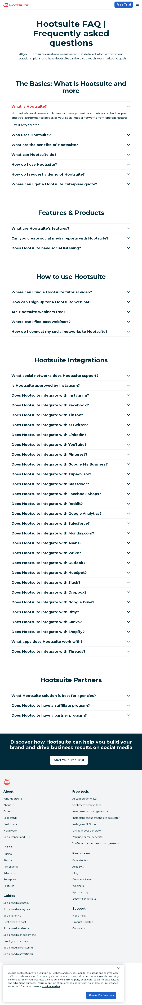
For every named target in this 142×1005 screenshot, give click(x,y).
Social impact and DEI (16, 837)
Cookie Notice (51, 986)
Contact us (79, 928)
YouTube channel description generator (96, 843)
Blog (75, 873)
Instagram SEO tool (84, 824)
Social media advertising (18, 954)
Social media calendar (16, 928)
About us (8, 805)
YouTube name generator (87, 837)
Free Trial (124, 4)
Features (8, 885)
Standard (8, 860)
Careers (8, 811)
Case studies (80, 860)
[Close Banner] (118, 968)
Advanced (9, 873)
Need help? (79, 915)
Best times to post (14, 922)
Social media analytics (16, 909)
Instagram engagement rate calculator (95, 817)
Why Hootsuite (12, 798)
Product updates (82, 922)
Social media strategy (16, 902)
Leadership (10, 817)
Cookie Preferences (101, 995)
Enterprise (9, 879)
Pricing (7, 854)
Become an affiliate (84, 898)
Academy (78, 866)
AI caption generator (84, 798)
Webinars (78, 885)
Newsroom (10, 830)
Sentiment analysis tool (86, 805)
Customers (10, 824)
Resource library (82, 879)
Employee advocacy (15, 941)
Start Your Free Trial (69, 760)
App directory (80, 892)
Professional (10, 866)
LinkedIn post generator (87, 830)
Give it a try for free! (25, 125)
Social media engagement (19, 934)
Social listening (12, 915)
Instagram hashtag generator (90, 811)
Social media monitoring (18, 947)
